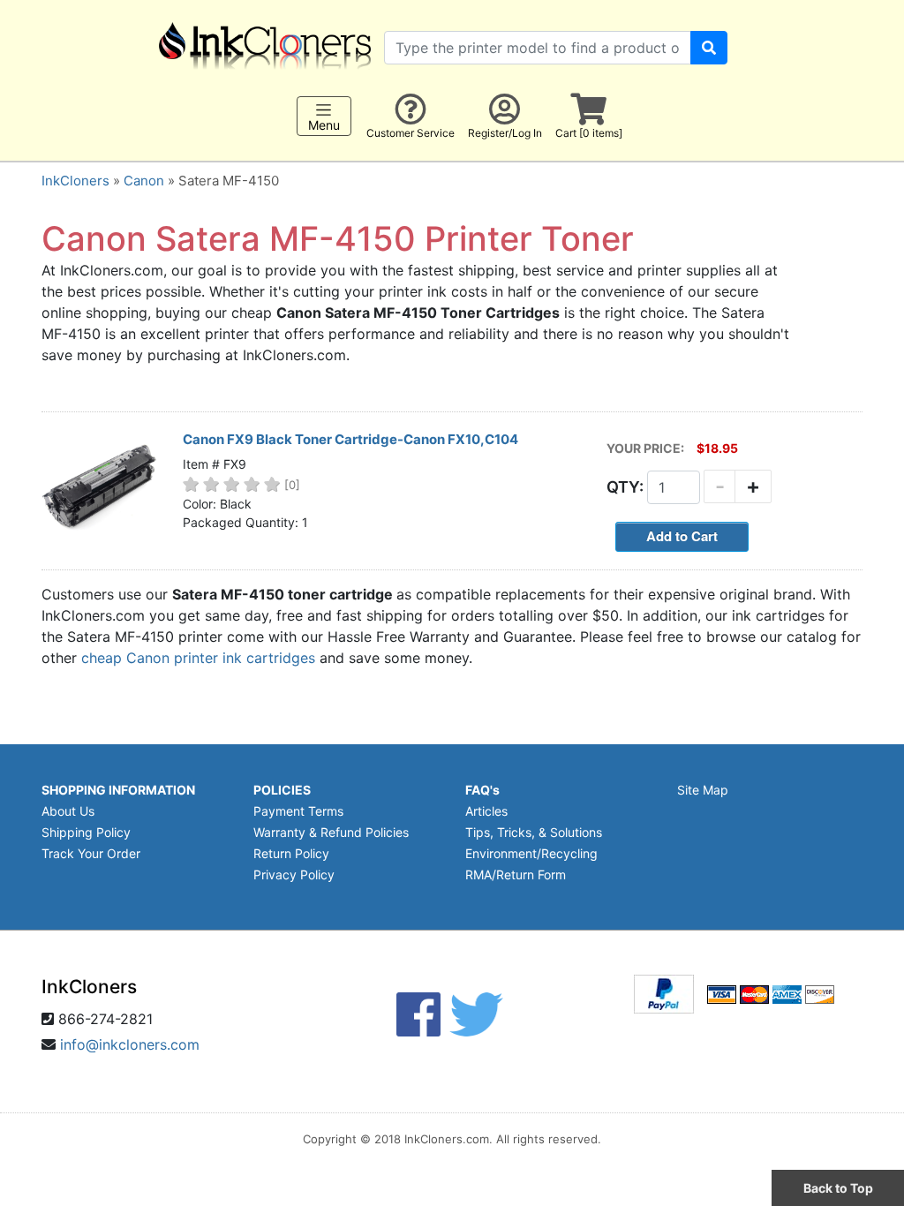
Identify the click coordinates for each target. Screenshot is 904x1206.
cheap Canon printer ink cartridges (198, 658)
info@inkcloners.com (130, 1044)
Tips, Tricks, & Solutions (533, 832)
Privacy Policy (294, 874)
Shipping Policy (86, 832)
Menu (324, 124)
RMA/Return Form (515, 874)
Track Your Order (90, 853)
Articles (486, 810)
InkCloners (75, 180)
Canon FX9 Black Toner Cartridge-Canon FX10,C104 (350, 439)
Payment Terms (298, 810)
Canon (144, 180)
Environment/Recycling (531, 853)
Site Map (702, 789)
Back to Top (838, 1187)
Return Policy (291, 853)
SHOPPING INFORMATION (118, 789)
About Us (67, 810)
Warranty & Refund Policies (331, 832)
